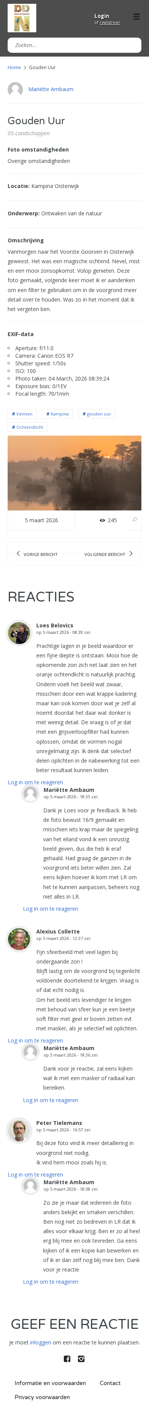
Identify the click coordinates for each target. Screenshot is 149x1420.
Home (14, 67)
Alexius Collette (58, 931)
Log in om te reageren (35, 782)
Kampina (60, 414)
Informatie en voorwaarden (50, 1383)
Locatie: (19, 186)
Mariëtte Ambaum (50, 89)
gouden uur (99, 414)
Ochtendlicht (29, 427)
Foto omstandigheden (38, 149)
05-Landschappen (29, 133)
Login (101, 15)
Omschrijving (26, 240)
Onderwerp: (24, 213)
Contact (110, 1383)
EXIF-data (21, 334)
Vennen (24, 414)
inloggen (40, 1342)
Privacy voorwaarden (42, 1397)
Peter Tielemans (59, 1122)
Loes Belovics (54, 625)
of (107, 22)
